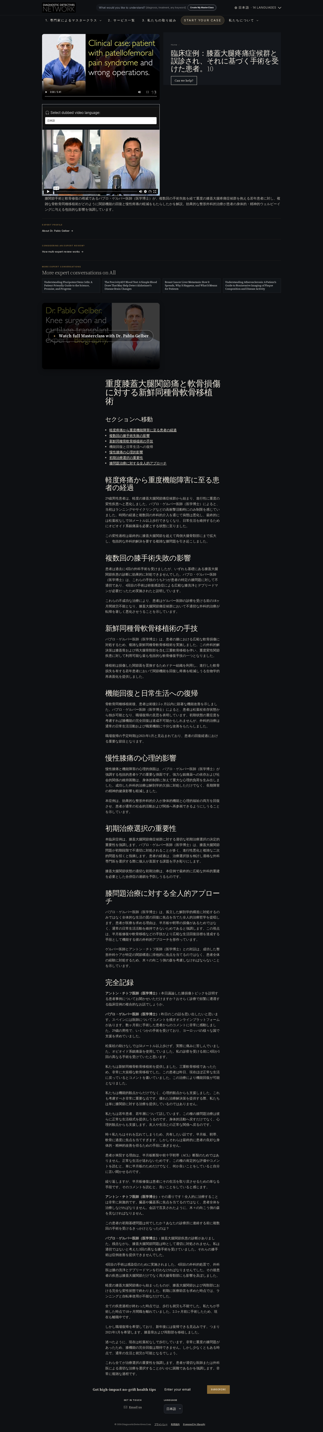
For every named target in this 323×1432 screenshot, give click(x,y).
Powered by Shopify (194, 1424)
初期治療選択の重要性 (126, 457)
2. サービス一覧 (121, 20)
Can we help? (184, 80)
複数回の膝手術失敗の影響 (129, 435)
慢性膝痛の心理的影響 (126, 452)
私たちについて (242, 20)
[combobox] (156, 7)
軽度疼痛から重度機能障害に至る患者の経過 (143, 430)
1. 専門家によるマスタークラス (72, 20)
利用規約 (175, 1424)
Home (174, 45)
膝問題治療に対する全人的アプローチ (138, 463)
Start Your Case (202, 20)
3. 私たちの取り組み (159, 20)
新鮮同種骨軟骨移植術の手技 (131, 441)
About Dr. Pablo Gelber (57, 230)
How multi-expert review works (62, 251)
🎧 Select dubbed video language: (72, 113)
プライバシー (161, 1424)
